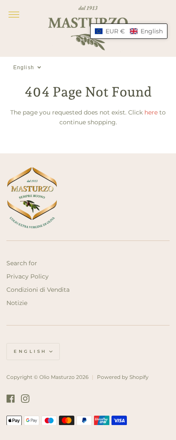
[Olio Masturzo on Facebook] (10, 398)
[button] (129, 31)
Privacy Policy (27, 276)
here (151, 112)
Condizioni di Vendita (38, 289)
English (30, 351)
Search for (21, 263)
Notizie (16, 303)
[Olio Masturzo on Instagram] (25, 398)
